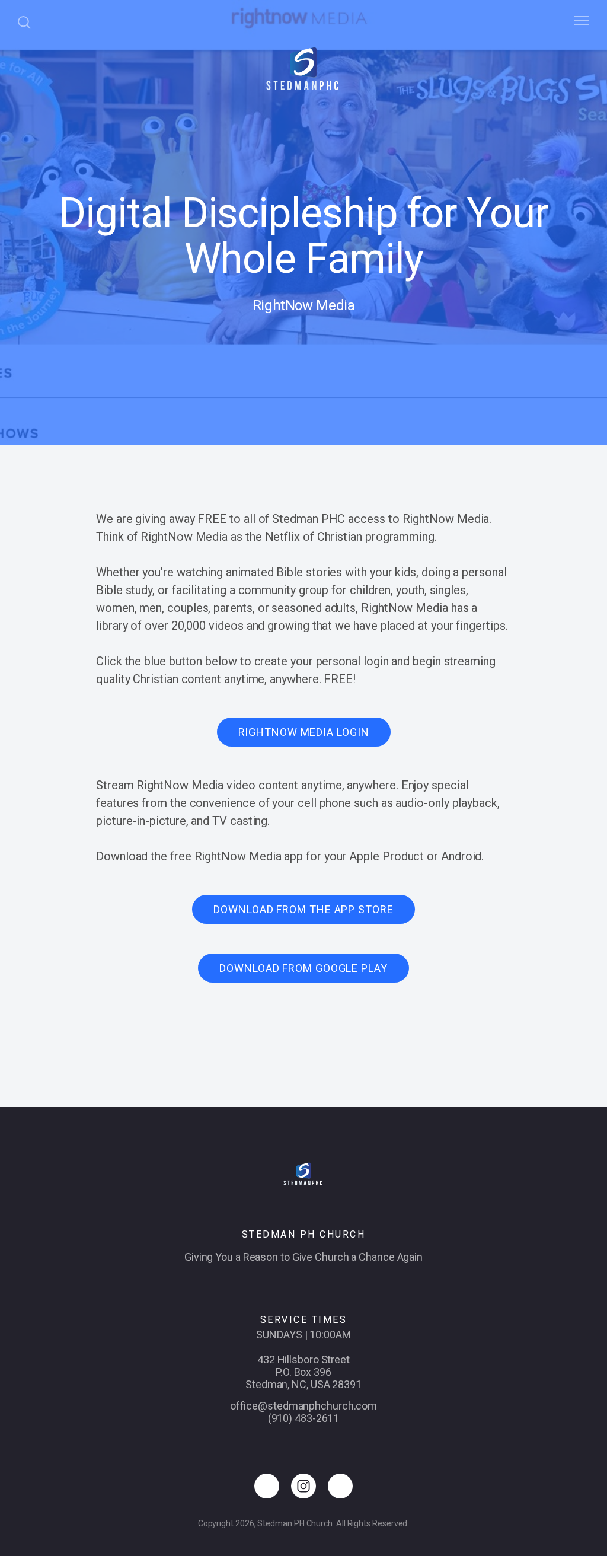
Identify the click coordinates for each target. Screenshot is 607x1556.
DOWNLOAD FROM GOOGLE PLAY (303, 968)
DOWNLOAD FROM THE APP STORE (303, 909)
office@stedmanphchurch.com (303, 1405)
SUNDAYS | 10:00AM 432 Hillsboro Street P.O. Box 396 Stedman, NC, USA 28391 (303, 1359)
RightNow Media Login (303, 732)
